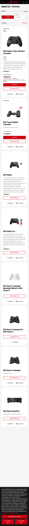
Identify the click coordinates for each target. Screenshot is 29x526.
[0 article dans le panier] (27, 2)
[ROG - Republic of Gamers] (14, 2)
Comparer (10, 94)
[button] (2, 2)
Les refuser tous (8, 521)
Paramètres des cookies (14, 516)
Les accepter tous (21, 521)
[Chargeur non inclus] (5, 58)
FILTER (8, 17)
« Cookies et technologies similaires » (10, 512)
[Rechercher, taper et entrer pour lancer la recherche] (24, 2)
